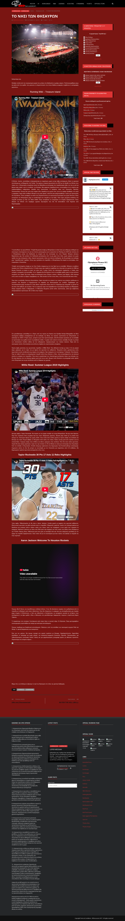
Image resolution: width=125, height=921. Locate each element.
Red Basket (86, 798)
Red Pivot (85, 809)
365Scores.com (100, 310)
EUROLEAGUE (46, 3)
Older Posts (51, 782)
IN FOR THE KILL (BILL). (69, 702)
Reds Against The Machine (90, 816)
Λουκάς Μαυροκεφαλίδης (92, 48)
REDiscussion (18, 20)
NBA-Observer (87, 791)
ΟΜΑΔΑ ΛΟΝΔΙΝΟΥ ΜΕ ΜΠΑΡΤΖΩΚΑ (95, 80)
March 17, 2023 (93, 188)
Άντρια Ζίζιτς (88, 42)
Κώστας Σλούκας (89, 53)
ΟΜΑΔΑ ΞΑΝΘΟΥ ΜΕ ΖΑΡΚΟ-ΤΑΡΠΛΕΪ (95, 75)
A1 (38, 3)
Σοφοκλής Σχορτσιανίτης (92, 46)
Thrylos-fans (86, 823)
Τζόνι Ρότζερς (89, 37)
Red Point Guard (87, 812)
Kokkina (85, 784)
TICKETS (89, 3)
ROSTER (32, 3)
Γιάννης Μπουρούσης (91, 50)
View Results (97, 59)
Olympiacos (21, 689)
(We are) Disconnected (21, 702)
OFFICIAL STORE (100, 3)
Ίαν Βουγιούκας (89, 44)
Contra (84, 766)
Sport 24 (85, 819)
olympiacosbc (25, 11)
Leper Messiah (56, 749)
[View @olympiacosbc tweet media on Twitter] (91, 229)
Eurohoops (86, 769)
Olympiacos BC (16, 11)
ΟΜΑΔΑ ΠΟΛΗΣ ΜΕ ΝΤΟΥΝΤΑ (93, 79)
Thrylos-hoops (87, 826)
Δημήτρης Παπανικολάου (92, 39)
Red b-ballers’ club (88, 801)
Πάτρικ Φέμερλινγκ (90, 41)
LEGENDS (61, 3)
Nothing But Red (87, 794)
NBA (54, 3)
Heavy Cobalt (86, 780)
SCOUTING (70, 3)
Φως (84, 776)
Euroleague (86, 773)
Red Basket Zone (87, 805)
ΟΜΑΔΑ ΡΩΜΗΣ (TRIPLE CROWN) (94, 77)
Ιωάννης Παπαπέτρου (91, 51)
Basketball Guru (87, 762)
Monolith (85, 787)
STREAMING (80, 3)
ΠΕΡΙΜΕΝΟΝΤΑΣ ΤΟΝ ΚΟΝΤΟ (66, 766)
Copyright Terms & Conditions (83, 918)
